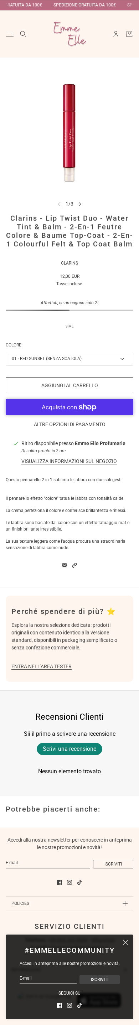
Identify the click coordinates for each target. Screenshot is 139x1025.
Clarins (69, 263)
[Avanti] (79, 204)
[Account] (116, 34)
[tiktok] (79, 1005)
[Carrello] (129, 34)
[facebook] (59, 1005)
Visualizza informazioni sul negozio (69, 461)
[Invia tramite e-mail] (64, 565)
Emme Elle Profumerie (100, 443)
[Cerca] (23, 34)
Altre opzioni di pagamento (69, 424)
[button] (74, 565)
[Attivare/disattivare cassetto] (10, 34)
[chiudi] (125, 942)
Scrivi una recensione (69, 748)
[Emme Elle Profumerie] (69, 34)
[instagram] (69, 1005)
